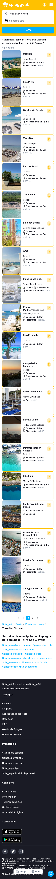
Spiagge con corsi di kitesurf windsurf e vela (24, 662)
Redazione (7, 719)
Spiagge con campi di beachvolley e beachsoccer (27, 658)
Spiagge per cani (33, 653)
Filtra (37, 871)
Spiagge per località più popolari (18, 773)
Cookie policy (9, 791)
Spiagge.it (7, 624)
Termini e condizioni (12, 802)
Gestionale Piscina (11, 734)
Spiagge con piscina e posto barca (19, 666)
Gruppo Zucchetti (21, 688)
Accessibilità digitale (12, 812)
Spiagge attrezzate (42, 645)
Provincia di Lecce (34, 624)
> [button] (37, 618)
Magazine (7, 708)
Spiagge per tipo (10, 768)
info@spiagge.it (20, 868)
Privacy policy (9, 796)
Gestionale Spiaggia (12, 729)
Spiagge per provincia (13, 763)
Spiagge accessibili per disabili (18, 649)
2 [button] (28, 618)
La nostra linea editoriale (14, 713)
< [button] (18, 618)
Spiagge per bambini (12, 653)
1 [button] (23, 618)
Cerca (28, 29)
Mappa (23, 871)
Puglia (19, 624)
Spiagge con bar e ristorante (16, 645)
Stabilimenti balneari (12, 752)
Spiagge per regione (12, 758)
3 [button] (33, 618)
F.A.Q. (5, 724)
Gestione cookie (10, 807)
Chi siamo (7, 703)
